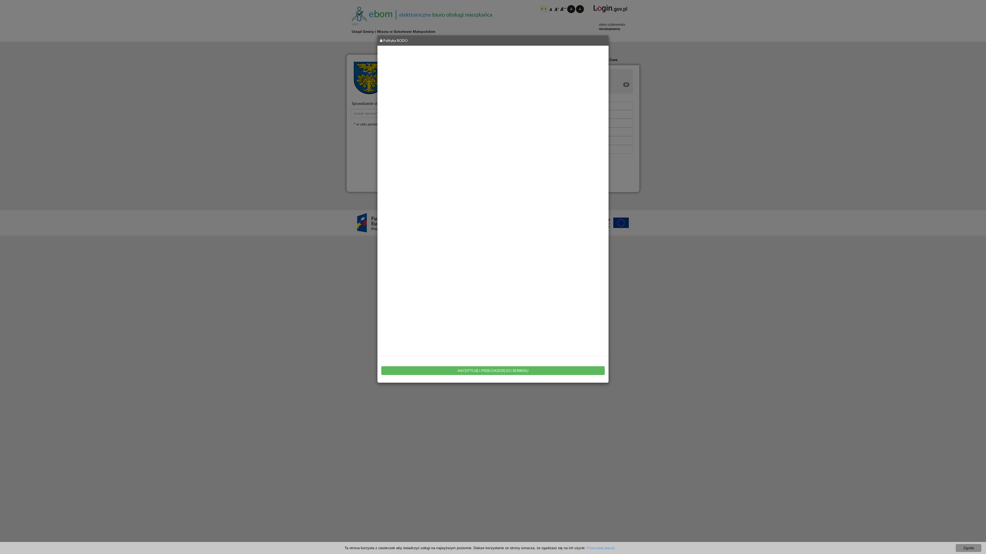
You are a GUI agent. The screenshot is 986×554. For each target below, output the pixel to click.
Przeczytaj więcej (600, 548)
